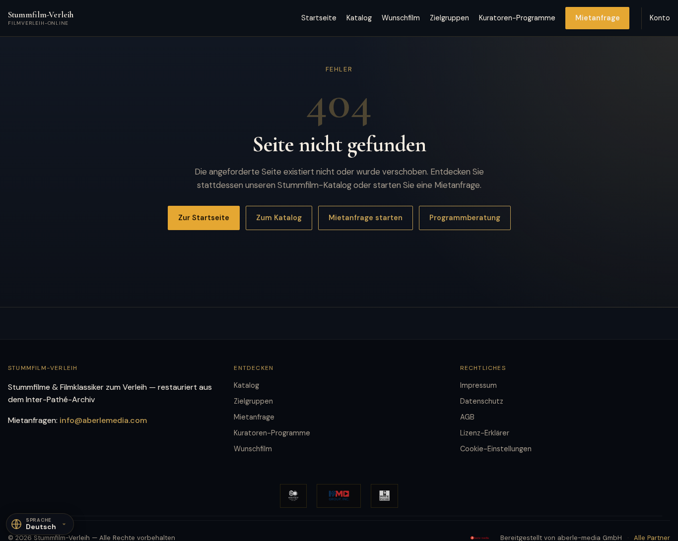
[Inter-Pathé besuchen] (385, 496)
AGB (467, 417)
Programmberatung (464, 217)
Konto (660, 17)
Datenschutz (481, 401)
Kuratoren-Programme (517, 17)
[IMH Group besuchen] (339, 496)
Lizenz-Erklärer (484, 432)
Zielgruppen (449, 17)
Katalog (359, 17)
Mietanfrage (597, 17)
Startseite (319, 17)
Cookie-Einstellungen (496, 448)
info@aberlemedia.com (103, 420)
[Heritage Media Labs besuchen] (293, 496)
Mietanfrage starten (366, 217)
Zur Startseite (203, 217)
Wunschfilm (401, 17)
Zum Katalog (279, 217)
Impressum (478, 385)
